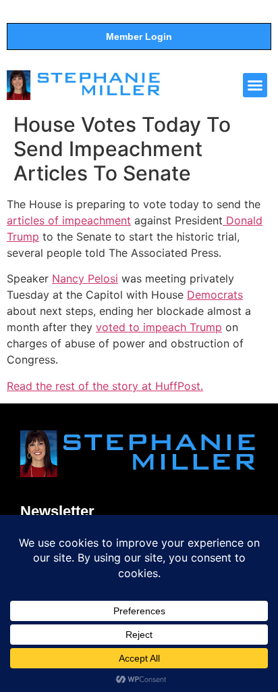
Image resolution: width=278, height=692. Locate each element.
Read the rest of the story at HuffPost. (105, 386)
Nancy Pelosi (85, 278)
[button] (255, 85)
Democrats (215, 294)
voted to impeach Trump (159, 327)
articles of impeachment (69, 220)
